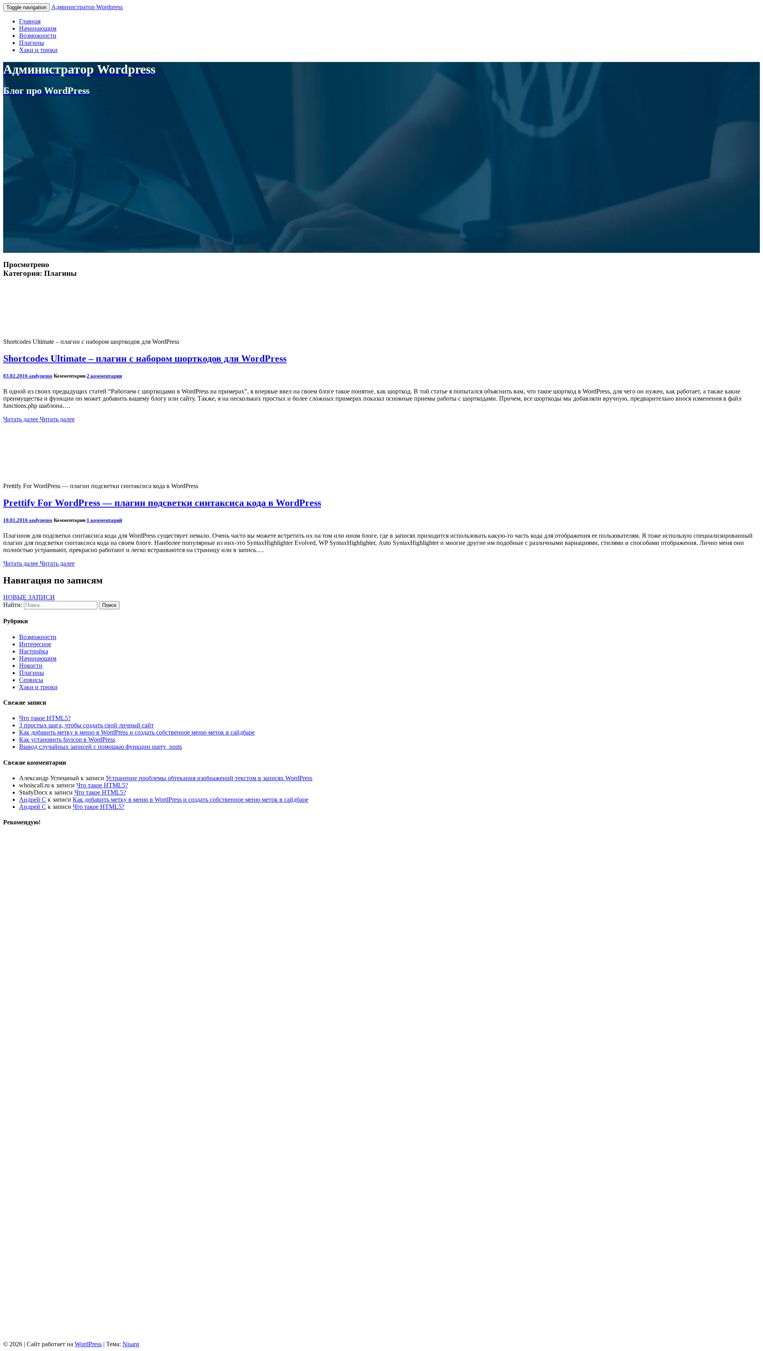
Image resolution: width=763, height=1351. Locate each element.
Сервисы (31, 679)
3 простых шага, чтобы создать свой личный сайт (86, 725)
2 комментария (104, 376)
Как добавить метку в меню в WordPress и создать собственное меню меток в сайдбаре (137, 732)
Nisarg (130, 1344)
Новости (31, 665)
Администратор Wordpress (87, 7)
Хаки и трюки (38, 50)
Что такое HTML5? (45, 718)
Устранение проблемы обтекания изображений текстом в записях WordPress (209, 778)
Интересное (35, 644)
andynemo (40, 376)
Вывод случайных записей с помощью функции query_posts (100, 746)
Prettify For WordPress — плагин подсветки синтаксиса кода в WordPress (162, 503)
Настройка (33, 651)
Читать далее (39, 419)
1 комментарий (104, 520)
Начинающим (37, 28)
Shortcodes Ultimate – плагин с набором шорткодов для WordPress (145, 358)
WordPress (88, 1344)
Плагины (31, 42)
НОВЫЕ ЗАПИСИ (29, 597)
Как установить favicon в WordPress (67, 739)
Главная (30, 21)
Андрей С (32, 799)
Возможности (37, 35)
